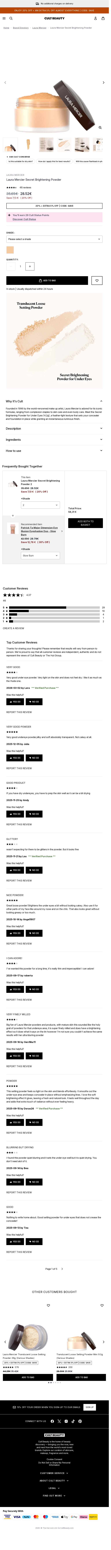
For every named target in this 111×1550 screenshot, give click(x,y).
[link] (95, 18)
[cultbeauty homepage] (54, 18)
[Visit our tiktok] (73, 1421)
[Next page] (62, 1268)
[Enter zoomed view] (100, 127)
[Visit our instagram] (66, 1421)
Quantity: (12, 259)
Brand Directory (21, 28)
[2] (10, 250)
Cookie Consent (54, 1459)
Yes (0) (16, 701)
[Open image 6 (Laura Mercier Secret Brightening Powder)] (100, 145)
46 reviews (25, 187)
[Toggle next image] (103, 82)
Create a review (13, 628)
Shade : (10, 232)
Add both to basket (86, 523)
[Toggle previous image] (5, 82)
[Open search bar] (11, 18)
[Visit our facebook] (52, 1421)
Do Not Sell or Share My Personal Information (54, 1464)
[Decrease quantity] (10, 266)
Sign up (90, 1407)
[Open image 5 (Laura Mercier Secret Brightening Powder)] (82, 145)
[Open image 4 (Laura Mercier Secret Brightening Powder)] (64, 145)
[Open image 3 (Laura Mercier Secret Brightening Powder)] (46, 145)
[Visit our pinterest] (80, 1421)
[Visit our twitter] (59, 1421)
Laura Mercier (39, 28)
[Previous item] (5, 1342)
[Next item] (103, 1342)
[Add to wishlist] (96, 280)
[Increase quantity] (29, 266)
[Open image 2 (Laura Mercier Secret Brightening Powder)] (28, 145)
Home (6, 28)
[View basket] (103, 18)
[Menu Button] (4, 18)
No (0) (35, 701)
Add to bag (28, 1377)
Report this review (19, 712)
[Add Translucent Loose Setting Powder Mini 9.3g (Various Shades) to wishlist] (102, 1305)
